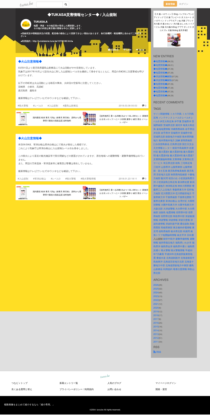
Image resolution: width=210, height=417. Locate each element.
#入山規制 (53, 105)
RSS (158, 352)
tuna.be (105, 376)
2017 (156, 319)
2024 (156, 292)
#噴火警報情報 (88, 178)
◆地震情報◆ (160, 61)
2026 (156, 284)
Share (141, 49)
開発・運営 (161, 389)
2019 (156, 311)
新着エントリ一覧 (69, 383)
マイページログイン (166, 383)
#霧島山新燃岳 (70, 105)
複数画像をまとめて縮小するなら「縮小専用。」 (29, 404)
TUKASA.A (41, 21)
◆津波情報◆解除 (162, 76)
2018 (156, 315)
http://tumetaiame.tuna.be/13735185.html (52, 40)
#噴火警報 (23, 105)
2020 (156, 307)
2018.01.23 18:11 (128, 178)
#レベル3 (38, 105)
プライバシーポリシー (71, 389)
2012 (156, 337)
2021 (156, 303)
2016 (156, 322)
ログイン (183, 3)
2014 (156, 330)
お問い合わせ (114, 389)
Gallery (114, 49)
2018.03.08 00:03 (128, 105)
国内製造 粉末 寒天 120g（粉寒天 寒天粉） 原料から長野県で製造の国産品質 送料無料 (57, 119)
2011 (156, 341)
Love (128, 49)
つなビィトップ (19, 383)
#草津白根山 (39, 178)
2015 (156, 326)
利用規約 (89, 389)
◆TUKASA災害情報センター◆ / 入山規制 (82, 14)
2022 (156, 300)
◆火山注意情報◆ (30, 61)
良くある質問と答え (21, 389)
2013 (156, 334)
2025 (156, 288)
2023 (156, 296)
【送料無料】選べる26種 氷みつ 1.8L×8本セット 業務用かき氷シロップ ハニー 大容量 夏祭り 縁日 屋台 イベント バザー (123, 119)
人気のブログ (114, 383)
